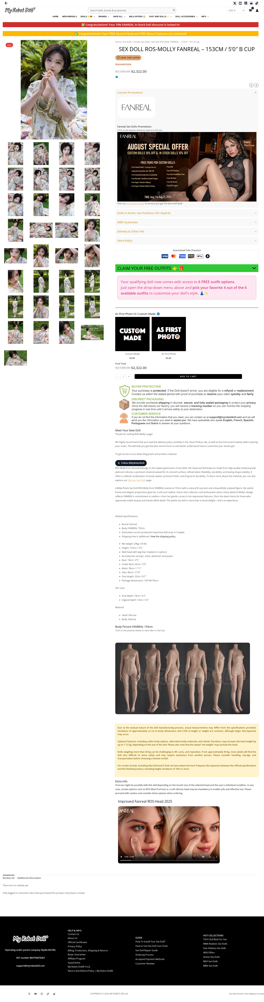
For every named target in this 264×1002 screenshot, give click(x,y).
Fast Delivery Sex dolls (214, 948)
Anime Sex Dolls (211, 956)
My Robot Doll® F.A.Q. (79, 966)
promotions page (136, 203)
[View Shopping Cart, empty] (250, 10)
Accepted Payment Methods (150, 959)
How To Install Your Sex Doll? (150, 941)
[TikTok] (257, 3)
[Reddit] (251, 3)
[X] (29, 994)
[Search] (174, 10)
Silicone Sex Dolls (137, 480)
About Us (72, 938)
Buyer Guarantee (77, 954)
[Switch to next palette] (6, 3)
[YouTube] (35, 994)
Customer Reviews (145, 963)
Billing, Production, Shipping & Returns (88, 950)
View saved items (123, 64)
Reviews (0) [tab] (8, 877)
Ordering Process (144, 954)
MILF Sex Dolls (210, 961)
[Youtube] (240, 3)
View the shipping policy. (163, 536)
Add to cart (188, 376)
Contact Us (73, 934)
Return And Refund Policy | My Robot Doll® (90, 970)
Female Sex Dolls (142, 41)
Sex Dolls (127, 41)
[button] (93, 16)
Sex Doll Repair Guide (146, 950)
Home (118, 41)
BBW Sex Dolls (210, 965)
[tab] (186, 148)
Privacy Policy (75, 946)
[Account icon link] (257, 10)
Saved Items (74, 962)
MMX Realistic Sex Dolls (215, 943)
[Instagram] (42, 994)
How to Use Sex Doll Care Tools (151, 945)
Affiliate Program (76, 958)
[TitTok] (48, 994)
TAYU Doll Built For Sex (215, 939)
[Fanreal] (136, 107)
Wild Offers (209, 952)
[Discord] (246, 3)
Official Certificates (77, 942)
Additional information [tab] (29, 877)
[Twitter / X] (235, 3)
